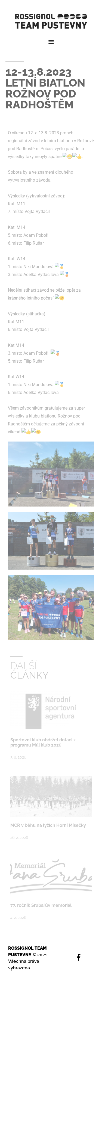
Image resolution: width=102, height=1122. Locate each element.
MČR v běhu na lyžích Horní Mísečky (48, 825)
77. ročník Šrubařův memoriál (41, 905)
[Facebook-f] (78, 957)
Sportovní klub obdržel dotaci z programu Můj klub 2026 (43, 742)
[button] (51, 41)
